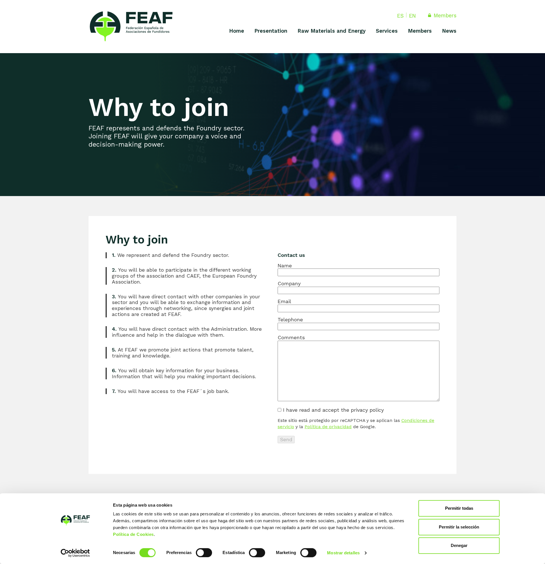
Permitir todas (459, 508)
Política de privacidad (328, 426)
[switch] (204, 552)
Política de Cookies (133, 534)
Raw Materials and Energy (331, 31)
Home (236, 31)
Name (285, 266)
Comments (291, 337)
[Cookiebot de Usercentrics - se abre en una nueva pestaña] (75, 553)
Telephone (290, 319)
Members (444, 15)
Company (289, 283)
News (449, 31)
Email (284, 301)
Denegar (459, 545)
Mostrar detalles (343, 552)
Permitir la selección (459, 527)
